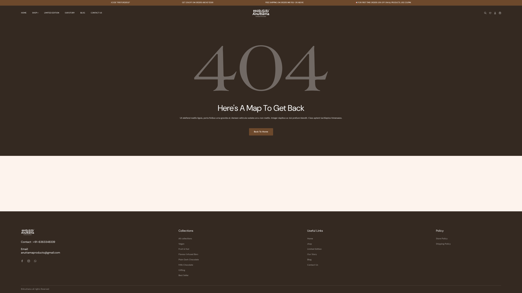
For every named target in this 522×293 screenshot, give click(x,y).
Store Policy (442, 239)
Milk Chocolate (185, 265)
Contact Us (312, 265)
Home (310, 239)
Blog (309, 260)
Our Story (312, 254)
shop (309, 244)
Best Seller (183, 275)
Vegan (181, 244)
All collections (185, 239)
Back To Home (261, 132)
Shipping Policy (443, 244)
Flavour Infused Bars (188, 254)
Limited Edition (314, 249)
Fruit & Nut (183, 249)
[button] (500, 13)
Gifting (181, 270)
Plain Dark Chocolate (188, 260)
